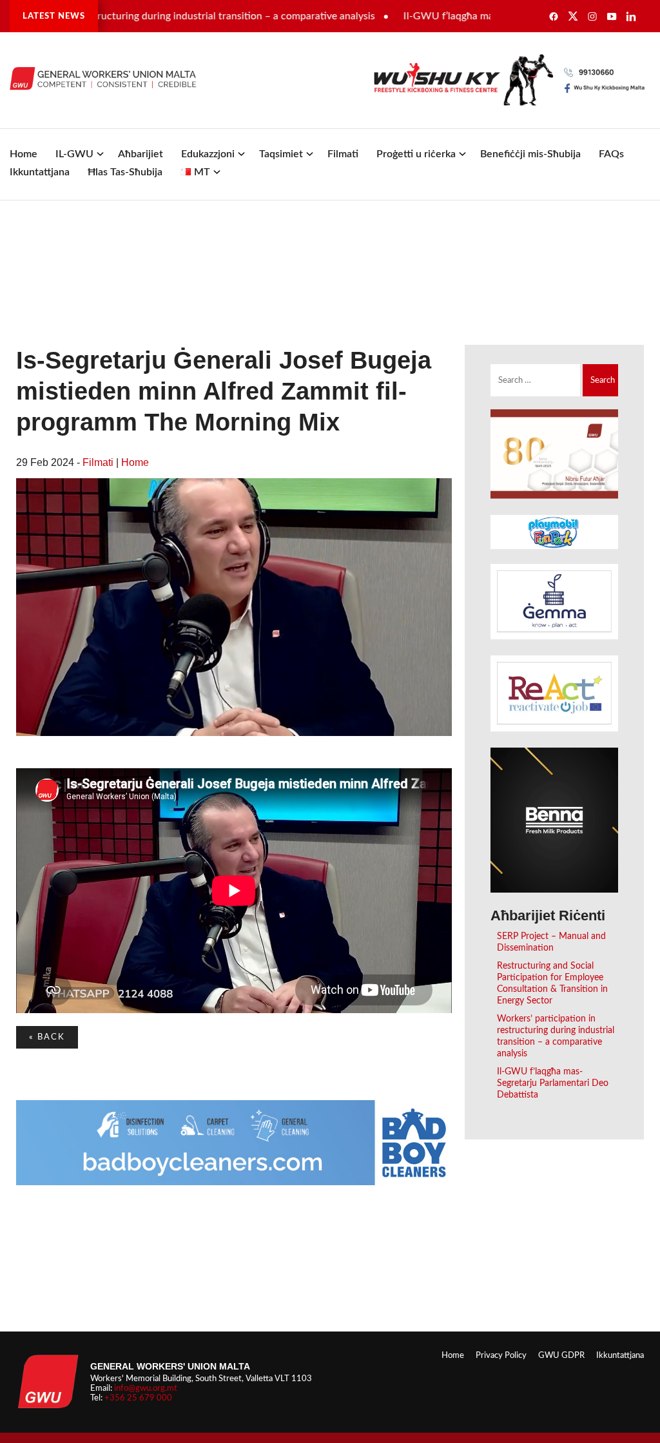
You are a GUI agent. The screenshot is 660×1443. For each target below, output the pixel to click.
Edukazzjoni (208, 154)
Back (47, 1037)
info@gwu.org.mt (145, 1388)
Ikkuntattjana (40, 172)
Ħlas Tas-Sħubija (125, 172)
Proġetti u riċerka (416, 154)
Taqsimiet (281, 154)
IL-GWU (74, 154)
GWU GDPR (561, 1355)
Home (23, 154)
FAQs (611, 154)
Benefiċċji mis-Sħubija (530, 154)
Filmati (342, 154)
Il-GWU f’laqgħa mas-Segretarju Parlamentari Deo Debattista (552, 1083)
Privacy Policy (501, 1355)
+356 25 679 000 (138, 1398)
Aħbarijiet (140, 154)
